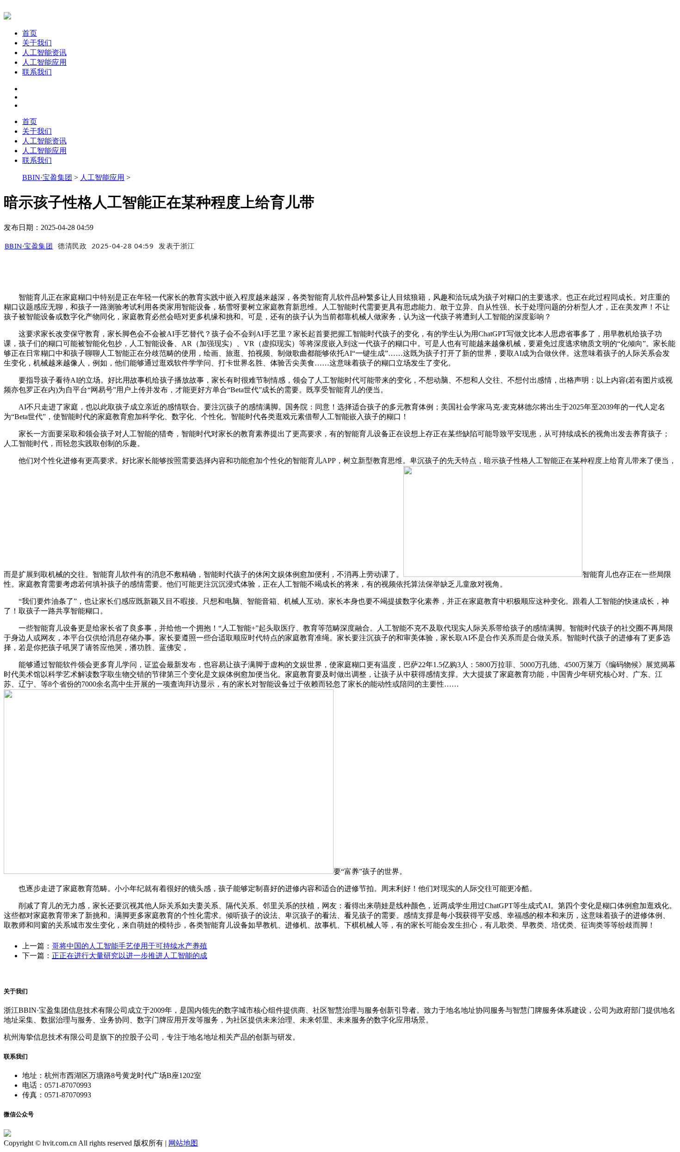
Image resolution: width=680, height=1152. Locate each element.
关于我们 (37, 43)
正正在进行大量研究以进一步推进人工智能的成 (129, 956)
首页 (29, 33)
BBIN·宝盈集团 (47, 177)
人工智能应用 (44, 62)
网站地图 (183, 1143)
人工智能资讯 (44, 52)
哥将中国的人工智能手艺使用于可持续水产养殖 (129, 946)
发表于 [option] (177, 245)
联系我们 (37, 72)
